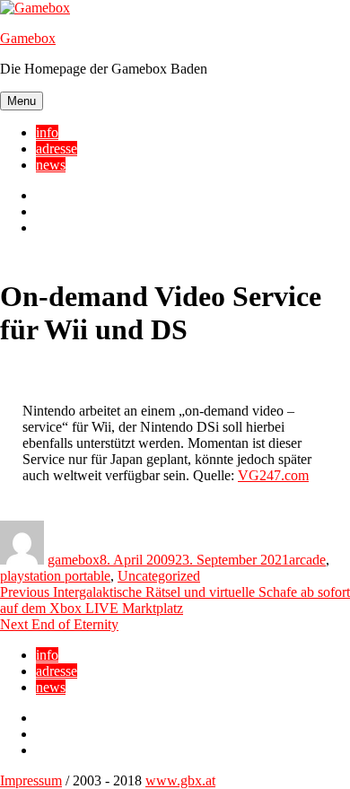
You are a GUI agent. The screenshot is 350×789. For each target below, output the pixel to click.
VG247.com (273, 475)
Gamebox (28, 38)
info (47, 132)
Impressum (31, 780)
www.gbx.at (180, 780)
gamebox (74, 559)
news (51, 164)
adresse (56, 148)
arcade (307, 559)
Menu (21, 101)
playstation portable (55, 575)
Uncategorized (159, 575)
